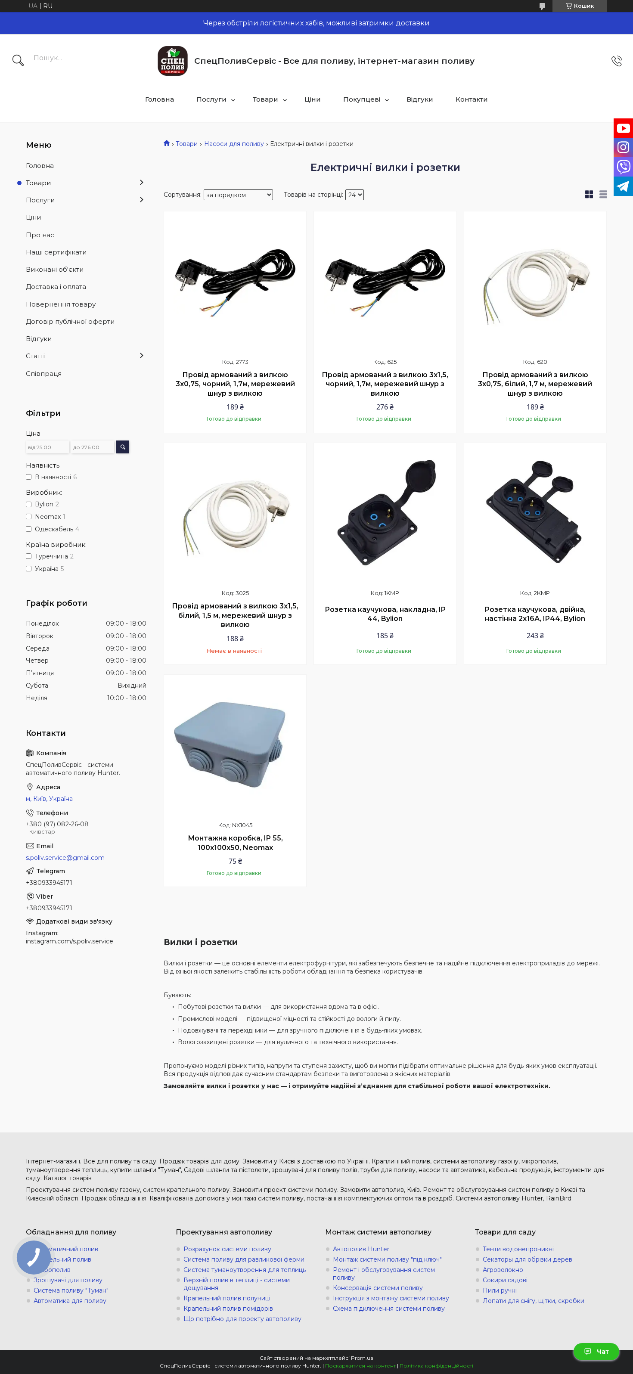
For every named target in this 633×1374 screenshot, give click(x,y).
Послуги (211, 99)
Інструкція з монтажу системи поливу (391, 1298)
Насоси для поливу (234, 144)
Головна (159, 99)
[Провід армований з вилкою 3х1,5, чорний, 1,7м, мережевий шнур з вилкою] (385, 282)
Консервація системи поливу (378, 1288)
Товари (265, 99)
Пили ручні (500, 1290)
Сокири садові (505, 1280)
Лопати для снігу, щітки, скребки (533, 1301)
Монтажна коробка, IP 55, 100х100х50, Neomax (235, 843)
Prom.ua (362, 1358)
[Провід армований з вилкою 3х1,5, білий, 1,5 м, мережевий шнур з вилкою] (235, 514)
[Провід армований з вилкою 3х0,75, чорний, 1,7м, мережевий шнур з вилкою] (235, 282)
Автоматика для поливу (70, 1301)
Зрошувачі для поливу (68, 1280)
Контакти (472, 99)
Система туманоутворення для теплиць (244, 1270)
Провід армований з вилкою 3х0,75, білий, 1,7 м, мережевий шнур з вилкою (535, 384)
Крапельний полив (62, 1259)
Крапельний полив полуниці (226, 1298)
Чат (603, 1351)
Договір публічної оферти (70, 321)
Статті (35, 356)
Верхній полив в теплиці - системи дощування (236, 1284)
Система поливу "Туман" (71, 1290)
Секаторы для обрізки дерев (527, 1259)
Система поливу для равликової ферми (243, 1259)
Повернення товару (61, 304)
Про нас (40, 235)
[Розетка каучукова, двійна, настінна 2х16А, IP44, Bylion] (535, 514)
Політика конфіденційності (436, 1365)
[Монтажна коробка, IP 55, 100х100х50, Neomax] (235, 746)
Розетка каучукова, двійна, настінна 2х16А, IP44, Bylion (535, 614)
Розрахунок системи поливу (227, 1249)
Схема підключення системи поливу (389, 1308)
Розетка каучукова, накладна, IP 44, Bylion (385, 614)
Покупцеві (361, 99)
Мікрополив (52, 1270)
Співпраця (44, 373)
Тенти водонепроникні (518, 1249)
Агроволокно (503, 1270)
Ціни (312, 99)
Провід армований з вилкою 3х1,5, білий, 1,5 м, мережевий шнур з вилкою (235, 615)
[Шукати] (18, 61)
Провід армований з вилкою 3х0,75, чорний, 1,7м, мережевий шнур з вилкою (235, 384)
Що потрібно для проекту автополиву (242, 1319)
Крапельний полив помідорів (228, 1308)
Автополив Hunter (361, 1249)
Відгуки (419, 99)
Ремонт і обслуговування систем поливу (384, 1273)
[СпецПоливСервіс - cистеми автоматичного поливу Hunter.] (173, 61)
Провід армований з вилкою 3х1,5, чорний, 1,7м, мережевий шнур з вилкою (385, 384)
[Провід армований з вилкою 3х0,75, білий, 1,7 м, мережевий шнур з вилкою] (535, 282)
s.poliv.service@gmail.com (65, 858)
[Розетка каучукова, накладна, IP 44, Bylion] (385, 514)
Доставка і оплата (56, 286)
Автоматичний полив (66, 1249)
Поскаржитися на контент (360, 1365)
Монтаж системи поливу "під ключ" (387, 1259)
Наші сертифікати (56, 252)
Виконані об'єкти (55, 269)
